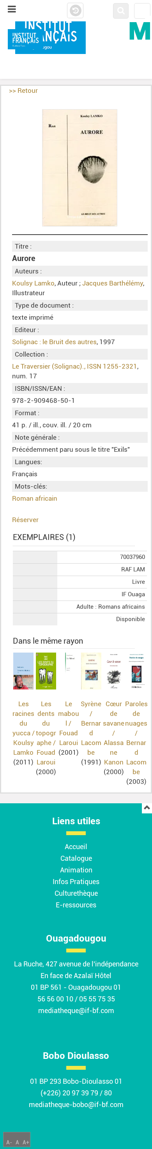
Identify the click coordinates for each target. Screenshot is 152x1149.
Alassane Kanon (114, 752)
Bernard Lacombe (91, 737)
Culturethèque (76, 893)
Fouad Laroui (46, 757)
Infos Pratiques (76, 881)
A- (9, 1142)
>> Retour (23, 90)
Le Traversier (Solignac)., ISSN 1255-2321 (74, 366)
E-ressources (76, 905)
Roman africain (34, 498)
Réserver (25, 520)
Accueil (76, 847)
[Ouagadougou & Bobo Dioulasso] (25, 39)
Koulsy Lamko (33, 283)
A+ (26, 1142)
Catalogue (76, 858)
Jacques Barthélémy (112, 283)
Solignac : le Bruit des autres (54, 342)
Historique (75, 11)
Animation (76, 870)
